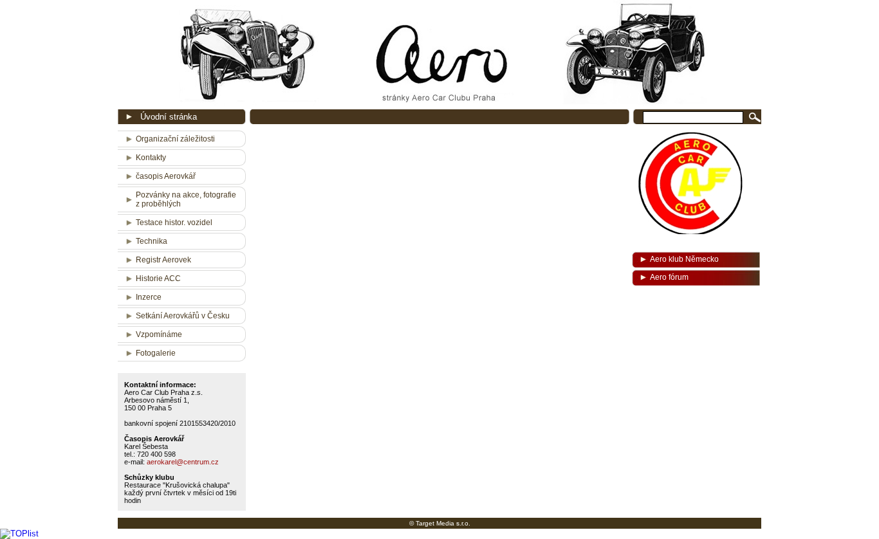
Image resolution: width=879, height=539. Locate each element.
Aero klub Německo (684, 259)
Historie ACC (158, 278)
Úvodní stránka (168, 117)
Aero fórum (669, 277)
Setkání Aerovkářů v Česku (183, 315)
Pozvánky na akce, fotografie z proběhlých (186, 199)
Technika (151, 241)
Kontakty (151, 157)
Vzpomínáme (159, 334)
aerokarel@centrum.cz (183, 462)
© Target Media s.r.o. (439, 523)
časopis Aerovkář (166, 176)
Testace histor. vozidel (174, 222)
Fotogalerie (156, 353)
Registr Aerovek (163, 259)
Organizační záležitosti (175, 138)
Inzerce (149, 297)
